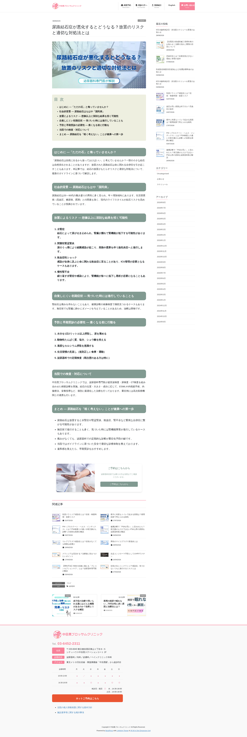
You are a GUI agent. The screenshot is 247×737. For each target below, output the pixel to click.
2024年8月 (161, 327)
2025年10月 (162, 257)
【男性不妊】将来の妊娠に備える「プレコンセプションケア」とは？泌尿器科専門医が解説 (79, 568)
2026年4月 (161, 224)
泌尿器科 (72, 586)
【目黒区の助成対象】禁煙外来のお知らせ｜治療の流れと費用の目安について (179, 44)
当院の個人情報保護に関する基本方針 (74, 707)
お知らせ (160, 179)
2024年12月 (162, 305)
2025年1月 (161, 300)
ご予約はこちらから (119, 484)
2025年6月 (161, 278)
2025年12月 (162, 246)
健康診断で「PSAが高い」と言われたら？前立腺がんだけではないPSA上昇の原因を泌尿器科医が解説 (128, 529)
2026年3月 (161, 229)
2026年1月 (161, 240)
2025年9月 (161, 262)
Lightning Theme (123, 731)
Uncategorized (163, 174)
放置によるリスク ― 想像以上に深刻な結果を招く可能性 (88, 116)
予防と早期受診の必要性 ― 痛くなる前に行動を (84, 125)
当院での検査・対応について (74, 129)
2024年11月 (161, 311)
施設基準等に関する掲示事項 (70, 712)
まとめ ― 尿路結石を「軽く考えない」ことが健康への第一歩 (91, 134)
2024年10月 (162, 316)
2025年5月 (161, 284)
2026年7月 (161, 208)
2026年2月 (161, 235)
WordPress (109, 731)
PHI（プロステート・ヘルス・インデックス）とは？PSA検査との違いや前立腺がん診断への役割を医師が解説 (79, 529)
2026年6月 (161, 213)
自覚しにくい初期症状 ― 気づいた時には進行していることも (91, 120)
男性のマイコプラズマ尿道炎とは (124, 541)
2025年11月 (161, 251)
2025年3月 (161, 295)
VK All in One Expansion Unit (140, 731)
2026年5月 (161, 219)
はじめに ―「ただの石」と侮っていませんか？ (84, 107)
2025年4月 (161, 289)
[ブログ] (61, 604)
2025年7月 (161, 273)
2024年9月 (161, 322)
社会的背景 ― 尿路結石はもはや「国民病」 (82, 111)
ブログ (141, 21)
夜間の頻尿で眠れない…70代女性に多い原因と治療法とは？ (114, 604)
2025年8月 (161, 267)
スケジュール (162, 184)
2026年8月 (161, 202)
